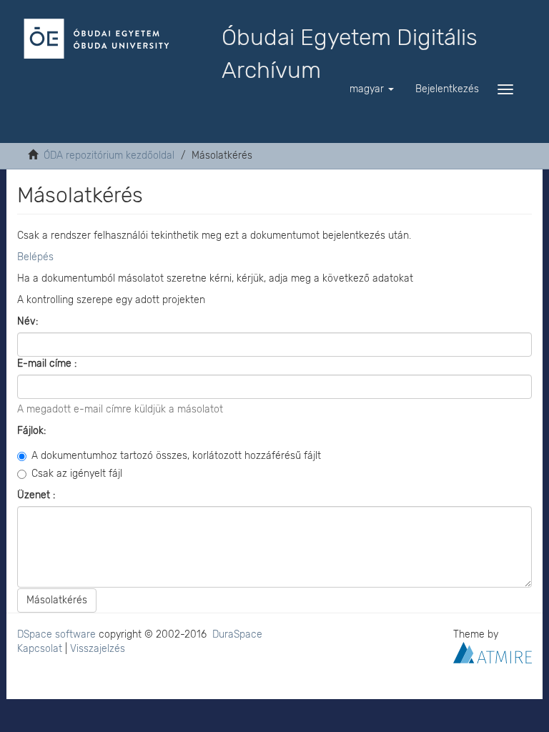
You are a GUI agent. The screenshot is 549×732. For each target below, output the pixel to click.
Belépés (35, 257)
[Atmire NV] (492, 652)
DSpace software (56, 634)
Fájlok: (33, 431)
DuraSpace (237, 634)
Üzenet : (37, 495)
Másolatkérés (56, 600)
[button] (372, 89)
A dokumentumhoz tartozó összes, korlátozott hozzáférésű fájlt (176, 456)
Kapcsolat (39, 649)
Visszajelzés (97, 649)
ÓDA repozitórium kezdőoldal (109, 155)
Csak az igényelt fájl (76, 474)
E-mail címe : (48, 363)
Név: (29, 321)
